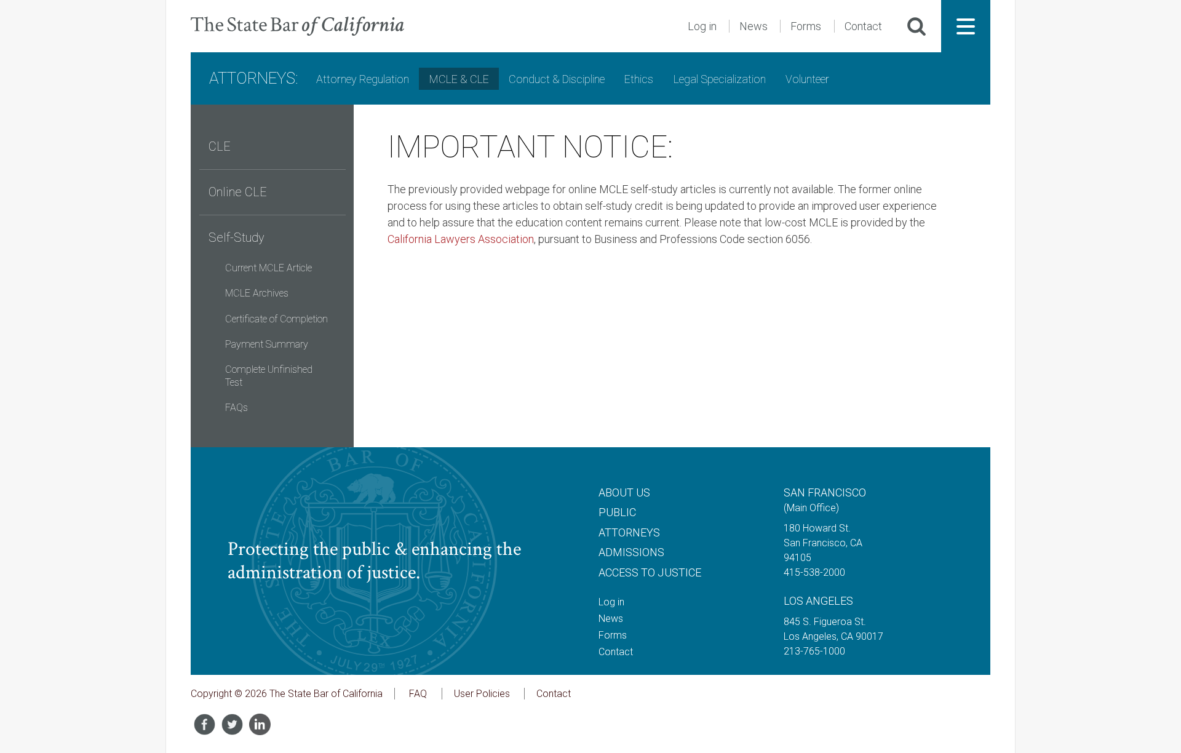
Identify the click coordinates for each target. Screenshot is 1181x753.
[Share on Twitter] (232, 724)
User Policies (482, 693)
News (753, 26)
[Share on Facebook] (204, 724)
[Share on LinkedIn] (260, 724)
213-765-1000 (814, 651)
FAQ (418, 693)
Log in (702, 26)
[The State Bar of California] (297, 26)
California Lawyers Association (461, 239)
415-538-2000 (814, 572)
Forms (805, 26)
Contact (863, 26)
